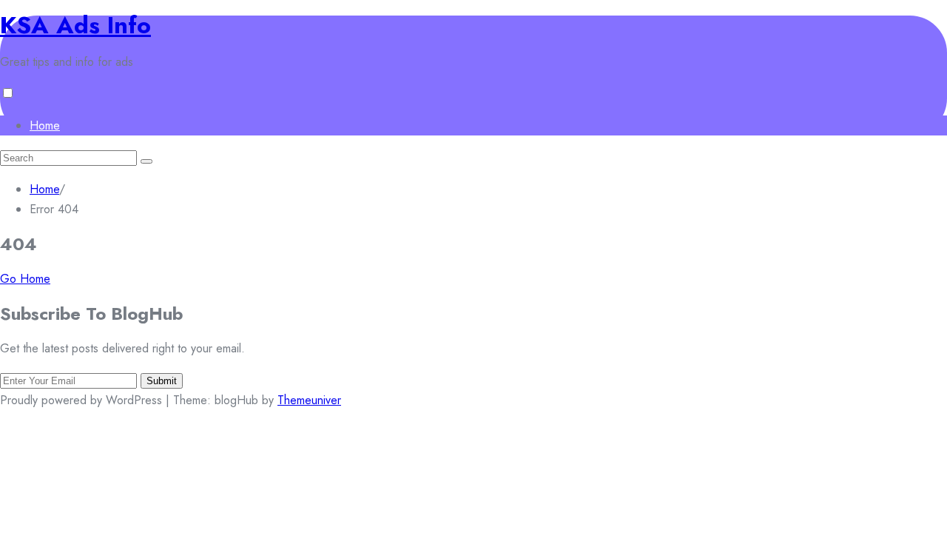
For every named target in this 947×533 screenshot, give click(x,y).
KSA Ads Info (75, 25)
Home (45, 125)
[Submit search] (146, 161)
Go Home (25, 278)
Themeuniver (309, 400)
